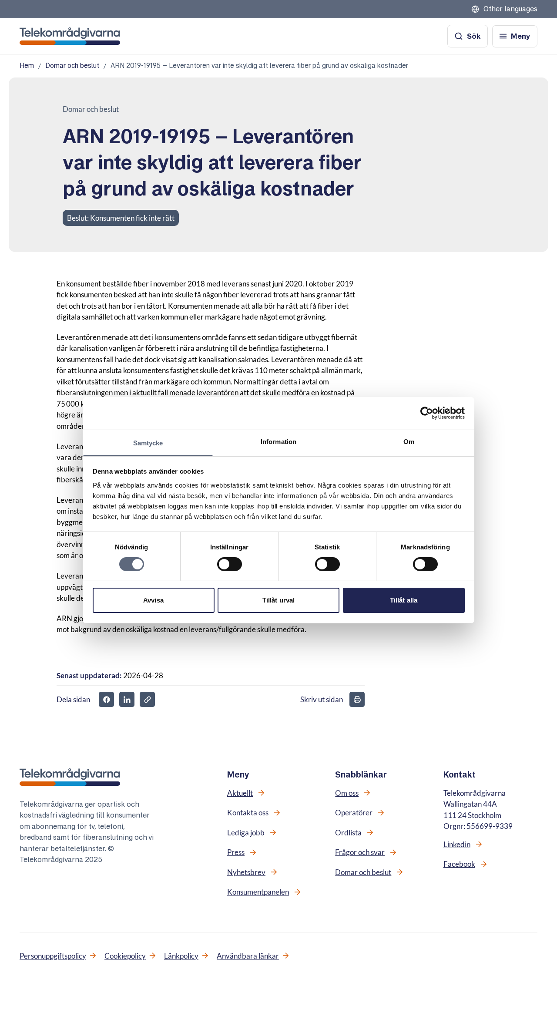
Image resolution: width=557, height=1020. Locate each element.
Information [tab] (278, 441)
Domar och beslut (72, 65)
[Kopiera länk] (147, 699)
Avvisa (153, 600)
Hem (27, 65)
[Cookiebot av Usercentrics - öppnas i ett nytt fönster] (427, 413)
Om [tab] (408, 441)
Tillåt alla (403, 600)
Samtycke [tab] (148, 442)
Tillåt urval (278, 600)
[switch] (229, 564)
